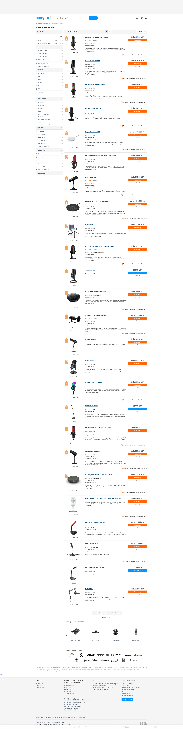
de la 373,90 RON (137, 339)
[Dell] (72, 655)
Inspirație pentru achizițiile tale (103, 687)
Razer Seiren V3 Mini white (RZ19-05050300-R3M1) (103, 498)
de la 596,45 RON (137, 475)
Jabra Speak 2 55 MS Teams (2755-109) (98, 475)
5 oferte (138, 344)
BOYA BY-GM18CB (91, 406)
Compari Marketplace (128, 689)
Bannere (124, 691)
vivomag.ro (137, 275)
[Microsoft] (128, 655)
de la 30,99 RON (137, 522)
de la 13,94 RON (137, 544)
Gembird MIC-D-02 (91, 544)
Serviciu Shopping (127, 695)
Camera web (116, 640)
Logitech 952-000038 (92, 132)
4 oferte (138, 161)
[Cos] (141, 18)
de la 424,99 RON (137, 427)
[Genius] (114, 660)
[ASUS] (91, 655)
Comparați (137, 40)
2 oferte (138, 594)
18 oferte (137, 206)
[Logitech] (77, 660)
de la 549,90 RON (137, 84)
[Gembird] (86, 660)
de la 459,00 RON (137, 291)
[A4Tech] (124, 660)
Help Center (125, 686)
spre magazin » (137, 273)
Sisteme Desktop (69, 693)
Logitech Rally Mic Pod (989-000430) (98, 201)
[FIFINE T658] (75, 595)
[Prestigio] (133, 660)
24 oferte (137, 456)
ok (61, 36)
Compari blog (40, 687)
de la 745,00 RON (137, 177)
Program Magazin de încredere (131, 687)
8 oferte (138, 387)
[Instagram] (145, 723)
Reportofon (135, 640)
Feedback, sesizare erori (100, 689)
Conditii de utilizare (57, 722)
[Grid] (109, 31)
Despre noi (39, 684)
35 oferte (137, 90)
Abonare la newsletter (100, 686)
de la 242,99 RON (137, 498)
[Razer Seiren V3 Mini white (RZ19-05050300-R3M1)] (75, 504)
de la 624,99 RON (137, 108)
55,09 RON (137, 567)
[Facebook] (141, 723)
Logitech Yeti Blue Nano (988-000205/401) (100, 246)
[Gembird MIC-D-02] (75, 550)
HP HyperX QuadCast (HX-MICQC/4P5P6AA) (100, 156)
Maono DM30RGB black (93, 382)
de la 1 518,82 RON (137, 201)
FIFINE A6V (89, 225)
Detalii (74, 285)
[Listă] (106, 31)
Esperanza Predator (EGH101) (95, 522)
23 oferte (137, 297)
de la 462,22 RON (137, 361)
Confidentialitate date (43, 722)
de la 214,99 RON (137, 451)
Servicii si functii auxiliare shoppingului (105, 684)
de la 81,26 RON (137, 315)
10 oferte (137, 182)
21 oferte (137, 114)
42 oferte (137, 66)
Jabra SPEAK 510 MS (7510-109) (96, 291)
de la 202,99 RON (137, 225)
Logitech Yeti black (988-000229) (96, 37)
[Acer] (100, 655)
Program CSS (126, 693)
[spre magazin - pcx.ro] (75, 573)
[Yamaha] (105, 660)
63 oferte (137, 433)
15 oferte (137, 42)
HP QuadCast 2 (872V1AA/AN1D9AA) (98, 427)
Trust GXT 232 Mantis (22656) (95, 315)
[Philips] (110, 655)
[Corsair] (138, 655)
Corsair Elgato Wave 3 (93, 108)
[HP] (81, 655)
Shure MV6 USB (90, 177)
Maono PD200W (90, 339)
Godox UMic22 (90, 270)
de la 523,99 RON (137, 246)
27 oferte (137, 321)
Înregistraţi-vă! (127, 699)
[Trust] (96, 660)
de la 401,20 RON (137, 61)
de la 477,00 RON (137, 155)
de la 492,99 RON (137, 37)
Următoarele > (116, 613)
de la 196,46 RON (137, 382)
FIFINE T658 (89, 589)
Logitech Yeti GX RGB (92, 61)
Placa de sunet (75, 640)
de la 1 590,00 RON (137, 132)
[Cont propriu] (146, 18)
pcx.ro (137, 411)
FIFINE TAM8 (89, 361)
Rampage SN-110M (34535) (94, 567)
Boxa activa (95, 640)
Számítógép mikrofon (60, 717)
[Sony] (119, 655)
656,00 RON (137, 270)
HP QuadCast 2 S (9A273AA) (95, 84)
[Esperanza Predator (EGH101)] (75, 528)
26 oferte (137, 480)
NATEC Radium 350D (92, 451)
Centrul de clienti (127, 684)
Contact (38, 686)
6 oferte (138, 527)
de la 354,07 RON (137, 589)
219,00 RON (137, 406)
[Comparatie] (137, 18)
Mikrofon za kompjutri (78, 717)
